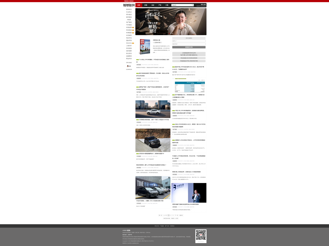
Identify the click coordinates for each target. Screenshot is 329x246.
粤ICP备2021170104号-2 (148, 241)
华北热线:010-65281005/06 (189, 58)
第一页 (160, 215)
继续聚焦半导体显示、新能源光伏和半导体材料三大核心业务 (150, 67)
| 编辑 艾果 (192, 100)
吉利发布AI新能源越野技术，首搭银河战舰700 (151, 153)
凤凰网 (133, 232)
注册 (205, 4)
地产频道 (175, 72)
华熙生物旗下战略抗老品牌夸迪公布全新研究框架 (185, 204)
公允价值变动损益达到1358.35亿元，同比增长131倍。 (184, 118)
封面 (145, 5)
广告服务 (162, 226)
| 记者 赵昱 (150, 122)
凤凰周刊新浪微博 (127, 232)
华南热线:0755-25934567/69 (189, 61)
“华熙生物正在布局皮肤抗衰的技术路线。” (181, 209)
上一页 (165, 215)
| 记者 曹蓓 (150, 92)
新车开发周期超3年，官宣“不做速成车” (145, 159)
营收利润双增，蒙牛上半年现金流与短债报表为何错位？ (151, 165)
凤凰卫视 (137, 232)
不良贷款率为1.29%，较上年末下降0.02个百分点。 (148, 81)
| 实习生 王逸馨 (187, 72)
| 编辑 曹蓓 (156, 64)
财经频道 (139, 64)
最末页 (181, 215)
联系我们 (172, 226)
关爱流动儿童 (156, 40)
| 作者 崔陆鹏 (150, 167)
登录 (202, 4)
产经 (160, 5)
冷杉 (152, 5)
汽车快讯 (139, 122)
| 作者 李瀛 (150, 203)
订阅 (167, 5)
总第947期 (157, 42)
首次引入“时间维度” (140, 206)
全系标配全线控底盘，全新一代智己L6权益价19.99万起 (154, 119)
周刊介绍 (157, 226)
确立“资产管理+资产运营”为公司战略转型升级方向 (183, 74)
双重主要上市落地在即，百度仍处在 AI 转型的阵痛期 (186, 171)
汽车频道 (139, 156)
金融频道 (139, 78)
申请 (128, 230)
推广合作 (167, 226)
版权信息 (125, 234)
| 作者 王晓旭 (150, 78)
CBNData (148, 232)
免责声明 (130, 234)
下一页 (176, 215)
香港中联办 (142, 232)
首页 (138, 5)
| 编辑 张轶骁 (155, 92)
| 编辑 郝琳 (155, 122)
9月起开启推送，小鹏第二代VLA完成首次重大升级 (149, 200)
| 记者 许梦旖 (150, 64)
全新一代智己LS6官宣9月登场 (143, 125)
